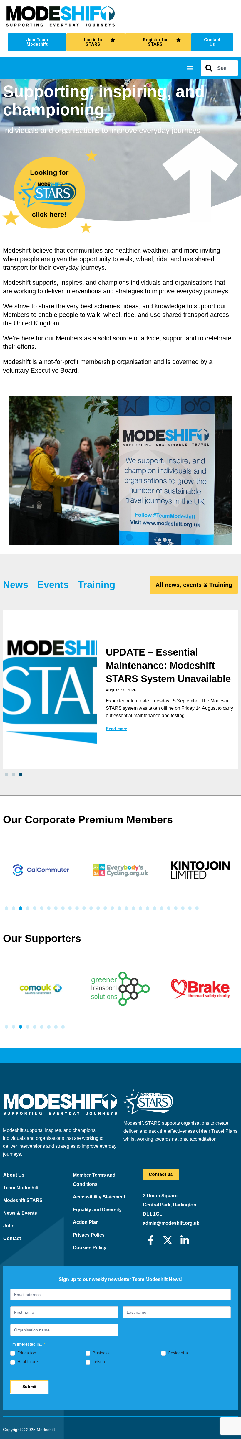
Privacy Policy (89, 1234)
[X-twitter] (167, 1240)
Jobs (8, 1225)
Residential (178, 1353)
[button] (190, 68)
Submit (29, 1386)
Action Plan (86, 1222)
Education (26, 1353)
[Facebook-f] (150, 1240)
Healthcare (27, 1361)
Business (100, 1353)
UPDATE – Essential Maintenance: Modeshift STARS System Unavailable (168, 665)
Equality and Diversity (97, 1209)
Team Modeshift (21, 1187)
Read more (116, 728)
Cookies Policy (89, 1247)
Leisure (98, 1361)
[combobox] (219, 68)
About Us (13, 1175)
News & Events (20, 1213)
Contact (12, 1238)
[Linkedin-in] (185, 1240)
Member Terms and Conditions (94, 1180)
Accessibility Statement (99, 1196)
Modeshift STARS (23, 1200)
